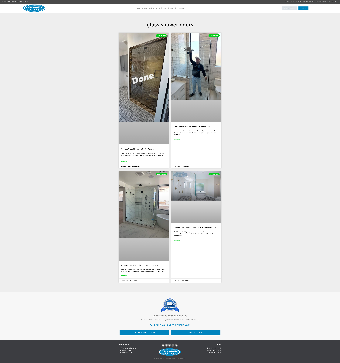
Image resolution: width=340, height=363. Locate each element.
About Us (145, 8)
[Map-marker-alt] (173, 345)
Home (138, 8)
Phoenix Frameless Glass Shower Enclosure (139, 265)
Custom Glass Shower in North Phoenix (138, 149)
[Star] (176, 345)
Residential (162, 8)
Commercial (172, 8)
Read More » (124, 161)
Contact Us (181, 8)
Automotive (153, 8)
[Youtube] (163, 345)
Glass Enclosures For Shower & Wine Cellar (192, 127)
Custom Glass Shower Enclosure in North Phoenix (195, 228)
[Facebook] (166, 345)
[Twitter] (169, 345)
